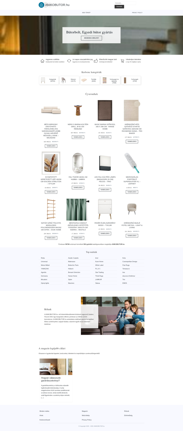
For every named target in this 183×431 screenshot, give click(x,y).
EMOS (124, 283)
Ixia (123, 272)
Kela (124, 258)
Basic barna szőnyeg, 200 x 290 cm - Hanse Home (105, 126)
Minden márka (44, 411)
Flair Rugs (126, 265)
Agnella (43, 272)
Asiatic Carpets (73, 258)
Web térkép (86, 12)
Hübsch (70, 269)
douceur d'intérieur (128, 276)
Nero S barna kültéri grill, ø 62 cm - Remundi (78, 126)
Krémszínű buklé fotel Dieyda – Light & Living (132, 225)
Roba (43, 258)
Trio (123, 279)
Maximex (71, 283)
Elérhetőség (128, 415)
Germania (44, 276)
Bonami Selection (74, 272)
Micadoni (44, 279)
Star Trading (99, 272)
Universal (44, 261)
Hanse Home (72, 276)
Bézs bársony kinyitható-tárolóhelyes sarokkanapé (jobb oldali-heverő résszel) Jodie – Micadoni (51, 131)
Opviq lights (45, 283)
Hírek (41, 415)
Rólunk (126, 411)
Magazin (85, 411)
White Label (99, 265)
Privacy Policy (137, 12)
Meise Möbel (45, 265)
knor (96, 258)
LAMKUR (98, 279)
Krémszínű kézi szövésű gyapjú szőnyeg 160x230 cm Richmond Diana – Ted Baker (132, 128)
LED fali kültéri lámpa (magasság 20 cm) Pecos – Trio (105, 179)
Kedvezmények (45, 420)
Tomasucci (126, 269)
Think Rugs (99, 276)
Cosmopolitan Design (129, 261)
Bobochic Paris (73, 265)
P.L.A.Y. (97, 269)
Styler (70, 279)
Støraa (97, 283)
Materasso (71, 261)
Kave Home (99, 261)
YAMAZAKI (45, 269)
